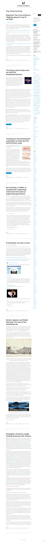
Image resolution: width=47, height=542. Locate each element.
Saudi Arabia (39, 106)
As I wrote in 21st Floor (24, 441)
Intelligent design (36, 95)
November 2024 (35, 170)
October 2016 (34, 250)
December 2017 (35, 234)
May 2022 (34, 194)
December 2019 (35, 213)
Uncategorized (34, 148)
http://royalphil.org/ (28, 200)
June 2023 (34, 184)
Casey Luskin (39, 78)
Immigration (34, 139)
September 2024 (35, 172)
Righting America (35, 64)
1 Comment (24, 133)
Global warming (25, 182)
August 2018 (34, 225)
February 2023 (35, 188)
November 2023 (35, 178)
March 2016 (34, 258)
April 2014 (34, 284)
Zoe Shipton (23, 199)
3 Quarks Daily (35, 56)
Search (34, 13)
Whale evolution (34, 113)
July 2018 (34, 226)
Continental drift (36, 84)
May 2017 (34, 242)
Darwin (34, 88)
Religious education (36, 106)
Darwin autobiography (17, 428)
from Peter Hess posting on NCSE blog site (23, 412)
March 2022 (34, 195)
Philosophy (34, 140)
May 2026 (34, 153)
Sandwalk (34, 65)
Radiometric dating (37, 105)
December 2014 (35, 275)
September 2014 (35, 278)
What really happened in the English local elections (36, 35)
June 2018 (34, 227)
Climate (12, 133)
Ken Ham (35, 96)
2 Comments (8, 183)
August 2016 (34, 252)
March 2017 (34, 244)
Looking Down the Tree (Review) (35, 49)
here (13, 152)
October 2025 (34, 161)
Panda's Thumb (35, 62)
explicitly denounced (19, 470)
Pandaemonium (35, 63)
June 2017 (34, 241)
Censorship (37, 79)
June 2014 (34, 282)
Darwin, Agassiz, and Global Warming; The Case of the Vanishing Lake (17, 322)
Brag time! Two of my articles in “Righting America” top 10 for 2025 (18, 17)
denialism (38, 88)
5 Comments (18, 315)
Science (18, 133)
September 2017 (35, 237)
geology (36, 93)
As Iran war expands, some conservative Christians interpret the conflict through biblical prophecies (37, 43)
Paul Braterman (8, 133)
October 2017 (34, 236)
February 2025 (35, 168)
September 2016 (35, 251)
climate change (35, 83)
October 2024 (34, 171)
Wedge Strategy (38, 112)
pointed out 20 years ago (11, 461)
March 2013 (34, 299)
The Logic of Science (11, 213)
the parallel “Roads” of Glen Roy (14, 326)
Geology (22, 182)
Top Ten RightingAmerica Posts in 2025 (11, 22)
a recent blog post (16, 330)
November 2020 (35, 205)
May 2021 (34, 203)
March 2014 (34, 285)
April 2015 (34, 270)
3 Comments (20, 238)
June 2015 (34, 268)
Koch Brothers (25, 440)
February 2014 (35, 286)
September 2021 (35, 200)
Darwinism (36, 88)
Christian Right (35, 122)
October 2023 (34, 179)
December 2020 (35, 204)
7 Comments (23, 428)
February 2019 (35, 220)
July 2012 (34, 306)
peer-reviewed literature (14, 217)
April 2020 (34, 211)
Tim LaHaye (36, 112)
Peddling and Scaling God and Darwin (13, 262)
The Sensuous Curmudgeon (36, 70)
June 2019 (34, 217)
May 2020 (34, 210)
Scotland (17, 238)
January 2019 (34, 221)
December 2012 (35, 300)
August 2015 (34, 266)
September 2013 (35, 292)
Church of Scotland (38, 82)
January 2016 (34, 260)
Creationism (37, 86)
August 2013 (34, 293)
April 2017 (34, 243)
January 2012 (34, 308)
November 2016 (35, 249)
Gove (35, 94)
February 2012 (35, 307)
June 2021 (34, 202)
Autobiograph (27, 387)
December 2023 (35, 177)
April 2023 (34, 186)
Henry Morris (37, 94)
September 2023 (35, 180)
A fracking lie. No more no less (18, 243)
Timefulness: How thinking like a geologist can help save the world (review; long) (18, 141)
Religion (16, 133)
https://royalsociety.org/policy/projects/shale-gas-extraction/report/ (14, 257)
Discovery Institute (36, 89)
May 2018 (34, 228)
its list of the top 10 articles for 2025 (16, 30)
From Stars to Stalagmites (36, 131)
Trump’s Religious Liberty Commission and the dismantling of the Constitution (36, 32)
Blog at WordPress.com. (23, 539)
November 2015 (35, 262)
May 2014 (34, 283)
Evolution (17, 182)
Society (20, 133)
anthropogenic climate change (17, 457)
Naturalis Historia (35, 61)
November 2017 (35, 235)
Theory (35, 111)
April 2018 (34, 229)
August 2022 (34, 192)
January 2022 (34, 196)
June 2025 (34, 164)
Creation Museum (35, 87)
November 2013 (35, 290)
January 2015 (34, 274)
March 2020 (34, 212)
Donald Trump (34, 90)
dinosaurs (40, 88)
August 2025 (34, 162)
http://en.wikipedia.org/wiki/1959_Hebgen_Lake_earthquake (15, 286)
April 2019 (34, 218)
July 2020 (34, 209)
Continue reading (8, 124)
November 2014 (35, 276)
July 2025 (34, 163)
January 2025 (34, 169)
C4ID (37, 78)
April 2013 (34, 298)
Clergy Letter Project (10, 77)
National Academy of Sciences (11, 481)
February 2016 (35, 259)
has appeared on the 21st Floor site (16, 521)
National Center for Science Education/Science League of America (36, 59)
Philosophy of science (38, 104)
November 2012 (35, 301)
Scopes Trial (34, 107)
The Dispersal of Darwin (36, 69)
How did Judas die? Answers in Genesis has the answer (36, 40)
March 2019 (34, 219)
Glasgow (38, 93)
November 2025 (35, 160)
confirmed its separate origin (20, 472)
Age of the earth (34, 74)
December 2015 (35, 261)
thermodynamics (37, 111)
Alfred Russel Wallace (37, 74)
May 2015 (34, 269)
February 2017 (35, 245)
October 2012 (34, 302)
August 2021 (34, 201)
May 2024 (34, 176)
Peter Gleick (17, 480)
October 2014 (34, 277)
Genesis (35, 93)
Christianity (36, 81)
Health (34, 134)
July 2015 (34, 267)
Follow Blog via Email (36, 18)
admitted (16, 481)
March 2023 (34, 187)
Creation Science (38, 87)
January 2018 (34, 233)
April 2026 (34, 154)
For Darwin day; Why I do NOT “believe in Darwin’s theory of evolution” (36, 46)
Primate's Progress (23, 5)
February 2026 (35, 156)
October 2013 (34, 291)
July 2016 (34, 253)
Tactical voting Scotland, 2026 (35, 37)
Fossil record (19, 182)
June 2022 (34, 193)
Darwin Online (26, 360)
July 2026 (34, 152)
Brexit (36, 78)
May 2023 (34, 185)
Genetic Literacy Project (36, 57)
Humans (34, 138)
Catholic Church (34, 79)
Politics (14, 133)
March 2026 (34, 155)
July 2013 (34, 294)
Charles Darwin (13, 428)
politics (34, 105)
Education (15, 182)
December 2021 (35, 197)
